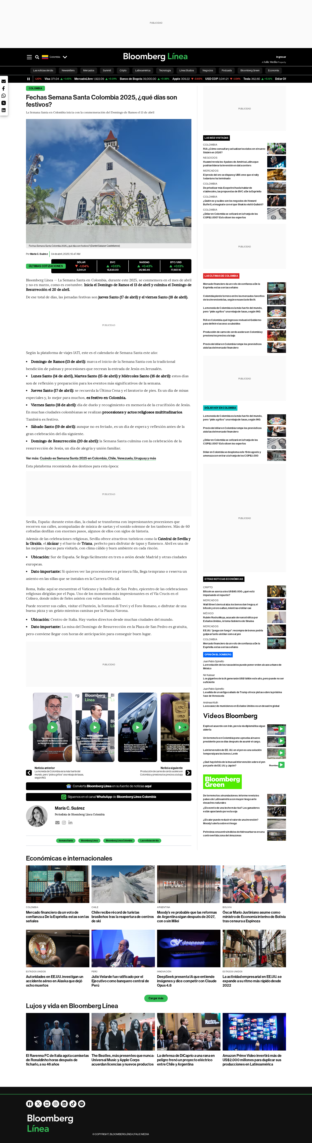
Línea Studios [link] (186, 70)
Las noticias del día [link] (43, 70)
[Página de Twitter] (38, 1103)
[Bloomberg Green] (244, 782)
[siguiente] (188, 773)
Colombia (35, 88)
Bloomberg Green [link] (249, 70)
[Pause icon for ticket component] (28, 79)
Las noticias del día (149, 840)
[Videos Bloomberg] (244, 716)
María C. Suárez (39, 254)
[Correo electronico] (57, 822)
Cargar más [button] (156, 998)
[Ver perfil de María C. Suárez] (40, 816)
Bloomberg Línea (89, 840)
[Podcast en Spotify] (81, 1103)
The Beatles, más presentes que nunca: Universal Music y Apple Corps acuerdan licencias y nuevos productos (123, 1059)
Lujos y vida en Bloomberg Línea (72, 1006)
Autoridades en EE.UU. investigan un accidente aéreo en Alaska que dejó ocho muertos (54, 981)
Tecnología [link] (165, 70)
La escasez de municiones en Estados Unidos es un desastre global (241, 706)
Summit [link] (107, 70)
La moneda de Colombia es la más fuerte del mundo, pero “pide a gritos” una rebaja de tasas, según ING (59, 774)
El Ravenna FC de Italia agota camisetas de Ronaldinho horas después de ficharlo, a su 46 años (57, 1059)
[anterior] (29, 773)
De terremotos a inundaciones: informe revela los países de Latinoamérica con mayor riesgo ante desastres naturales (231, 799)
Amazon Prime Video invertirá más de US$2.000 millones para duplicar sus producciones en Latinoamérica (252, 1059)
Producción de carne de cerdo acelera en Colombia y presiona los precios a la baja (161, 773)
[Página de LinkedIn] (64, 1103)
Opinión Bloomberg (218, 654)
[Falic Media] (264, 62)
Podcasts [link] (227, 70)
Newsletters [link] (68, 70)
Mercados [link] (88, 70)
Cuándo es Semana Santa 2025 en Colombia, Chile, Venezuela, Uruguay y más (98, 458)
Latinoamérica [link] (142, 70)
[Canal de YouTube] (47, 1103)
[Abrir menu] (29, 57)
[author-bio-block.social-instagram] (63, 822)
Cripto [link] (123, 70)
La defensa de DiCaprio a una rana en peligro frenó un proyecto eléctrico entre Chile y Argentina (186, 1059)
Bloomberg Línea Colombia (119, 840)
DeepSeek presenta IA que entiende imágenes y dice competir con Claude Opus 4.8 (186, 981)
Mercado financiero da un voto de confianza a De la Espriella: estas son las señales (57, 916)
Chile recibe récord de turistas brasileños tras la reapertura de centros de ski (123, 916)
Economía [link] (273, 70)
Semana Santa (66, 840)
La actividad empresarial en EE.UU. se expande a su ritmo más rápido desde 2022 (252, 981)
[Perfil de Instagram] (55, 1103)
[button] (3, 81)
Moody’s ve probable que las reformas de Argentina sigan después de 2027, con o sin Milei (187, 916)
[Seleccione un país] (65, 57)
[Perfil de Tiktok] (73, 1103)
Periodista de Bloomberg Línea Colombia (80, 814)
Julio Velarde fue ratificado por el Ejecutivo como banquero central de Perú (120, 981)
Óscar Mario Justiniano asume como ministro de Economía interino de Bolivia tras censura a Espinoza (254, 916)
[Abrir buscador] (37, 57)
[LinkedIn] (70, 822)
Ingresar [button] (281, 57)
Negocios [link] (208, 70)
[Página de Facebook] (29, 1103)
